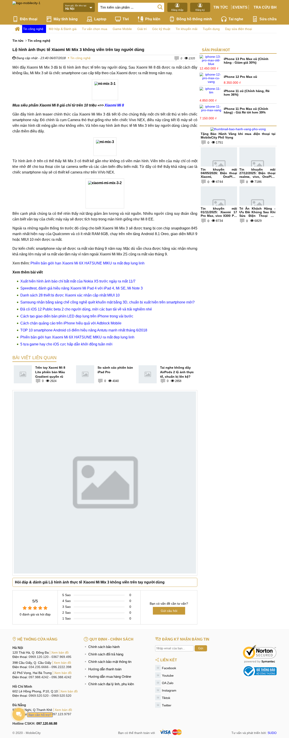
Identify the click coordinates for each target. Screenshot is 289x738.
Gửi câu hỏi (169, 611)
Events (240, 7)
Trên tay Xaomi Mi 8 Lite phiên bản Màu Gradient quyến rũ (50, 372)
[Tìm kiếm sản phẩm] (160, 7)
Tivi (126, 19)
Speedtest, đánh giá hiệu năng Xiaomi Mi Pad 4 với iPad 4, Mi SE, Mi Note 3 (81, 288)
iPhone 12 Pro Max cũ (240, 77)
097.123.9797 (61, 714)
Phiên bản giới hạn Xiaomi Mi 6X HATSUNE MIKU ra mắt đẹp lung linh (87, 263)
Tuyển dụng (211, 29)
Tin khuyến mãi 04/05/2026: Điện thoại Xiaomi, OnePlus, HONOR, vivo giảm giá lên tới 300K (219, 177)
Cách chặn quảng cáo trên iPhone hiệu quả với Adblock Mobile (70, 323)
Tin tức (220, 7)
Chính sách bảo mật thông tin (109, 662)
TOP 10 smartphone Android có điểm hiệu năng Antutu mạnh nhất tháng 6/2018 (83, 330)
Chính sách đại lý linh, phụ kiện (111, 684)
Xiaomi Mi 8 (114, 105)
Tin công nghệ (33, 29)
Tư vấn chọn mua (94, 29)
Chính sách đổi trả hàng (105, 654)
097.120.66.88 (46, 723)
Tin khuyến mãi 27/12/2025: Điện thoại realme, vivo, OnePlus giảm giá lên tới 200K (257, 175)
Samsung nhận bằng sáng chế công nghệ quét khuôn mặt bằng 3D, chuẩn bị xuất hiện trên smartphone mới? (107, 302)
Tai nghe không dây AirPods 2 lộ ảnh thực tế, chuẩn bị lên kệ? (177, 372)
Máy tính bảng (66, 19)
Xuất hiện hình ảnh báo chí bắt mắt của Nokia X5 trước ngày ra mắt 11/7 (77, 281)
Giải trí (142, 29)
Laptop (100, 19)
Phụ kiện (152, 19)
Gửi (200, 648)
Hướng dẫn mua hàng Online (109, 676)
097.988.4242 (39, 677)
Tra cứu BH (265, 7)
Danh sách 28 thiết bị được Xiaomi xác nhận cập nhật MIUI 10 (70, 295)
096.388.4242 (61, 677)
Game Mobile (122, 29)
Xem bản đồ (60, 652)
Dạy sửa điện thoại (238, 29)
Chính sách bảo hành (104, 647)
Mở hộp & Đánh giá (63, 29)
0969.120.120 (39, 657)
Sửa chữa (268, 19)
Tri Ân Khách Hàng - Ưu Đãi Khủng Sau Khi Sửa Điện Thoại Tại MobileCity (257, 214)
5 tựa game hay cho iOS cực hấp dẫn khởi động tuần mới (66, 344)
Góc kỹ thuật (161, 29)
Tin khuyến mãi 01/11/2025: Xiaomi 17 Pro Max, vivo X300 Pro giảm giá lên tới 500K (219, 214)
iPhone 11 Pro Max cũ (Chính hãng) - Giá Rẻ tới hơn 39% (246, 110)
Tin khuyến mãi (186, 29)
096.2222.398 (61, 667)
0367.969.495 (61, 657)
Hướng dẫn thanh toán (104, 669)
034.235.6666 (39, 667)
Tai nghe (235, 19)
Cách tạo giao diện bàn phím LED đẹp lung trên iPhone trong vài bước (76, 316)
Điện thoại (28, 19)
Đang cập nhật (26, 58)
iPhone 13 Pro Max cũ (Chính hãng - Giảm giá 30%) (246, 60)
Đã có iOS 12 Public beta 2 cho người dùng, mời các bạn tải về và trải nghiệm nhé (86, 309)
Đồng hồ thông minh (194, 19)
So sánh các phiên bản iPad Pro (115, 370)
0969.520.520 (39, 695)
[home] (17, 29)
